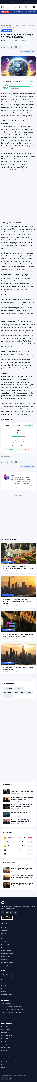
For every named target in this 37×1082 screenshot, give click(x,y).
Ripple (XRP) (4, 1038)
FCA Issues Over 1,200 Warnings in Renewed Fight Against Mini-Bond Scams (21, 821)
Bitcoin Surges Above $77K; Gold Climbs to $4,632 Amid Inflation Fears (22, 790)
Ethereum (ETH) (5, 1029)
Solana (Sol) (4, 1050)
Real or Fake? (5, 944)
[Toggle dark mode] (29, 7)
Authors (3, 933)
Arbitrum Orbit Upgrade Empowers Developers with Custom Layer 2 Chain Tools (22, 814)
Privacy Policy (5, 939)
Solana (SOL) (5, 1062)
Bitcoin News (8, 696)
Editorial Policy (5, 936)
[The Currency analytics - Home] (2, 7)
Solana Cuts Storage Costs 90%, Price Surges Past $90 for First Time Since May (22, 884)
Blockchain (4, 988)
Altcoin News (5, 983)
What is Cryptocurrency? (8, 1003)
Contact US (4, 930)
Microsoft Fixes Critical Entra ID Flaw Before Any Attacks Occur (22, 798)
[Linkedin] (15, 47)
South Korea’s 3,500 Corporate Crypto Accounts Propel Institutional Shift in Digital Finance (17, 601)
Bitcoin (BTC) (5, 1026)
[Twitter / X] (2, 912)
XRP (2, 1064)
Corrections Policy (6, 956)
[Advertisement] (18, 19)
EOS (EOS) (4, 1041)
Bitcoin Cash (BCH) (6, 1035)
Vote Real (11, 449)
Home (3, 25)
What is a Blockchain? (7, 1015)
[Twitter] (7, 47)
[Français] (22, 7)
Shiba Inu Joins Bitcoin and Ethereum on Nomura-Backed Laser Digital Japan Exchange (22, 869)
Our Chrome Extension (7, 962)
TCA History (4, 965)
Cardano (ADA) (5, 1067)
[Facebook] (11, 47)
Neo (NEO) (4, 1053)
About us (3, 927)
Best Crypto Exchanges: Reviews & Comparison (14, 977)
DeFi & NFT (29, 692)
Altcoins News (10, 25)
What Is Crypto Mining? (7, 974)
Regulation (4, 991)
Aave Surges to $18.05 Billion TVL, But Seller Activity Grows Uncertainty (22, 805)
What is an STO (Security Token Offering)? (13, 1012)
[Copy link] (20, 47)
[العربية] (25, 7)
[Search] (15, 7)
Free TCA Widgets (6, 950)
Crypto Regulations (6, 1018)
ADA (9, 94)
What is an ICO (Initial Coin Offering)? (11, 1006)
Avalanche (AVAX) (6, 1047)
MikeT (13, 475)
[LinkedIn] (11, 912)
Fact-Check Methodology (8, 947)
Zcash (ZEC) (4, 1044)
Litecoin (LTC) (19, 692)
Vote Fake (27, 449)
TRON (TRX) (18, 688)
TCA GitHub (4, 941)
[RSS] (15, 912)
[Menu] (34, 7)
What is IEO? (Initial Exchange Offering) (12, 1009)
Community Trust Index (7, 953)
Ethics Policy (4, 959)
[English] (19, 7)
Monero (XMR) (8, 692)
